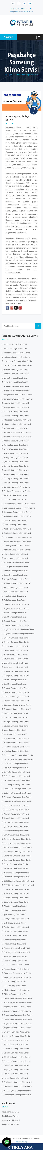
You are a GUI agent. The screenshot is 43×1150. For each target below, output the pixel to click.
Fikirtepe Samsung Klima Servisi (16, 990)
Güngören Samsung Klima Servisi (16, 1057)
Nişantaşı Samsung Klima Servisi (16, 747)
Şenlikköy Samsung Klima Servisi (16, 487)
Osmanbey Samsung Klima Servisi (17, 780)
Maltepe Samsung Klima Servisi (16, 697)
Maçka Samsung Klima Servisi (15, 663)
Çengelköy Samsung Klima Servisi (17, 839)
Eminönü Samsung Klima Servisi (16, 873)
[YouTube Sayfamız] (24, 3)
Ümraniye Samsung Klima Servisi (16, 1032)
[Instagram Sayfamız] (30, 3)
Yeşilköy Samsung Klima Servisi (16, 1065)
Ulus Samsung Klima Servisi (14, 982)
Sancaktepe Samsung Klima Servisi (17, 847)
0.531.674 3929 (18, 8)
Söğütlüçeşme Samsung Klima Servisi (18, 881)
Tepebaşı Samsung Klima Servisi (16, 948)
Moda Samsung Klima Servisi (15, 730)
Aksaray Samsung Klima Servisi (16, 403)
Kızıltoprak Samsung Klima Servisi (17, 529)
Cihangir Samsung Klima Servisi (16, 805)
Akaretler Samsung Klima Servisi (16, 386)
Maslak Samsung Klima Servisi (15, 713)
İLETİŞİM (9, 37)
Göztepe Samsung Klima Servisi (16, 671)
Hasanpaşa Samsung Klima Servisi (17, 1091)
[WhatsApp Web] (13, 3)
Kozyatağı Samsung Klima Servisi (16, 546)
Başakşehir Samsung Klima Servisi (17, 1007)
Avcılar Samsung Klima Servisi (15, 554)
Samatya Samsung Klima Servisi (16, 831)
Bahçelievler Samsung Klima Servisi (17, 395)
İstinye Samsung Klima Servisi (15, 378)
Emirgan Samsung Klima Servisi (16, 889)
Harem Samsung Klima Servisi (15, 1074)
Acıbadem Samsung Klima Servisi (16, 353)
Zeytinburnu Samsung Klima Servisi (17, 1082)
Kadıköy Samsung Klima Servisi (16, 428)
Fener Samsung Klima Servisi (15, 956)
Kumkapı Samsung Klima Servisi (16, 562)
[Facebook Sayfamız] (19, 3)
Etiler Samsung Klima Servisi (15, 906)
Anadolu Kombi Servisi (11, 1120)
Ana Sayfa (8, 75)
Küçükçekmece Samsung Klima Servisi (19, 629)
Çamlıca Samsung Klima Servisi (16, 462)
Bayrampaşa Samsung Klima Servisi (17, 998)
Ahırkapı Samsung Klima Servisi (16, 370)
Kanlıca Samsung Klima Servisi (15, 445)
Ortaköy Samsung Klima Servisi (16, 764)
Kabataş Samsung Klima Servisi (16, 411)
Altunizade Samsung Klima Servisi (17, 420)
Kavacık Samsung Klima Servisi (16, 814)
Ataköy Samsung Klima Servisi (15, 453)
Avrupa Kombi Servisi (10, 1124)
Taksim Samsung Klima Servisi (15, 931)
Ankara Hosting (21, 1142)
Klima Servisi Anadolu (10, 1112)
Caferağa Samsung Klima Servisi (16, 772)
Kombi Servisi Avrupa (10, 1116)
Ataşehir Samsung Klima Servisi (16, 470)
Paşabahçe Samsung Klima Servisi (17, 797)
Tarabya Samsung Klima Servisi (16, 919)
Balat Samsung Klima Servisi (15, 613)
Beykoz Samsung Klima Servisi (15, 655)
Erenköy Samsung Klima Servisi (16, 638)
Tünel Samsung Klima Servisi (15, 520)
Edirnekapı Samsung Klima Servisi (17, 856)
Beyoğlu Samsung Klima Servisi (16, 722)
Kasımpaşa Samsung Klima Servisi (17, 512)
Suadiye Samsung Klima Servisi (16, 898)
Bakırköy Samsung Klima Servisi (16, 621)
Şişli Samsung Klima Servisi (14, 914)
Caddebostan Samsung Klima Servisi (18, 755)
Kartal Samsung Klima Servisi (15, 495)
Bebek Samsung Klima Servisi (15, 571)
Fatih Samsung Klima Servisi (14, 596)
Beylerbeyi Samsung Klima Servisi (17, 705)
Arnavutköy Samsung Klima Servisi (17, 432)
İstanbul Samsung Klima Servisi (27, 75)
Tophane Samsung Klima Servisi (16, 965)
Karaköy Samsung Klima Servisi (16, 479)
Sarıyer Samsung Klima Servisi (15, 864)
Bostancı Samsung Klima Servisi (16, 738)
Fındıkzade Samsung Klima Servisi (17, 973)
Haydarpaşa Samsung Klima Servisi (17, 361)
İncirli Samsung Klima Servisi (15, 344)
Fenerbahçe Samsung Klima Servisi (17, 537)
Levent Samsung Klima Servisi (15, 646)
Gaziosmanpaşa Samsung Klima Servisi (19, 504)
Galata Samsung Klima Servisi (15, 1040)
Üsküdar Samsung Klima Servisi (16, 1049)
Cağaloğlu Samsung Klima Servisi (17, 789)
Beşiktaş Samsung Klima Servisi (16, 604)
